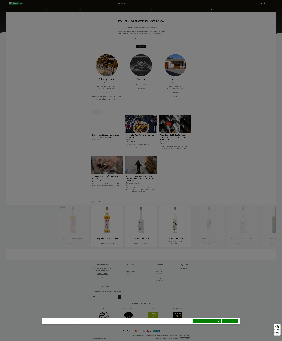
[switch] (277, 334)
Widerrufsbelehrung (159, 280)
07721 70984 (102, 273)
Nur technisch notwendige (213, 321)
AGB (160, 278)
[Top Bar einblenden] (271, 3)
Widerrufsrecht (174, 338)
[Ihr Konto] (264, 3)
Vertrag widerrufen (185, 338)
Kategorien (95, 112)
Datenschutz (159, 276)
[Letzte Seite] (112, 202)
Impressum (159, 273)
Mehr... (94, 151)
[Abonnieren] (119, 297)
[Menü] (280, 325)
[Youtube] (184, 269)
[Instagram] (186, 269)
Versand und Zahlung (165, 338)
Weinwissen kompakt (132, 141)
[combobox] (139, 3)
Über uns (131, 265)
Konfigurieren (198, 321)
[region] (141, 226)
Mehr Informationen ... (88, 320)
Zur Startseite (141, 46)
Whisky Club (131, 276)
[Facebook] (181, 269)
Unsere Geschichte (131, 273)
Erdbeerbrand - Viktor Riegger (107, 238)
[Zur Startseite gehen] (16, 3)
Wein (160, 31)
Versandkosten (156, 335)
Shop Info (160, 265)
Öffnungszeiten (131, 269)
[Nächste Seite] (109, 202)
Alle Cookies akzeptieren (230, 321)
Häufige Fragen (159, 271)
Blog (160, 269)
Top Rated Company (178, 308)
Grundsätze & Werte (131, 271)
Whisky (120, 33)
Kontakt (157, 338)
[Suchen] (164, 3)
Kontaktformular (141, 94)
